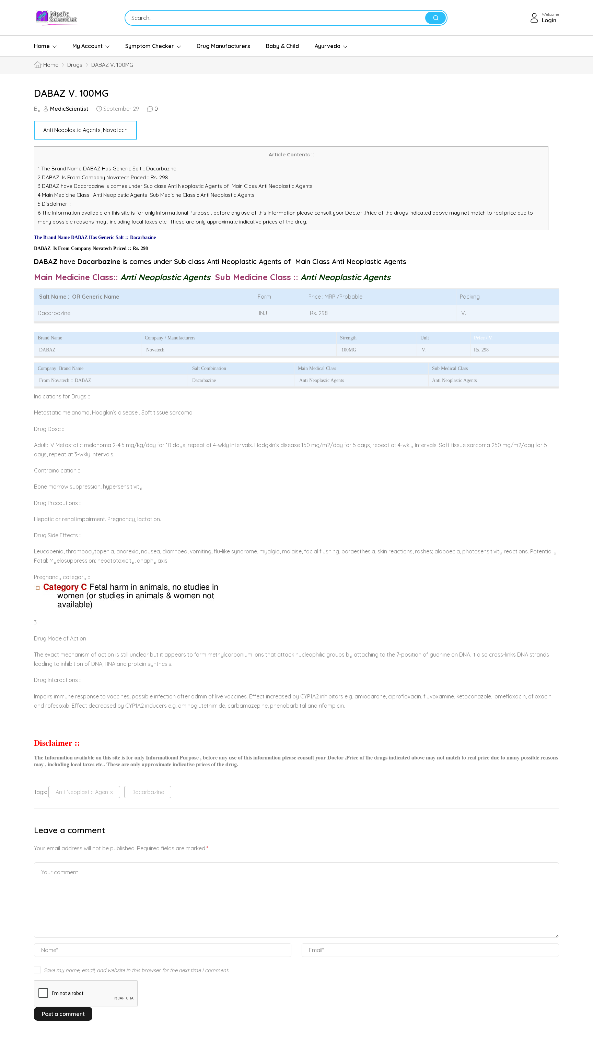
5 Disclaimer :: (54, 204)
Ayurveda (327, 46)
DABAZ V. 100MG (71, 93)
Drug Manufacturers (223, 46)
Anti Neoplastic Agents (72, 130)
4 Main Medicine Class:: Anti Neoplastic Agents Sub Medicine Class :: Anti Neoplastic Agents (147, 195)
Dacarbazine (147, 792)
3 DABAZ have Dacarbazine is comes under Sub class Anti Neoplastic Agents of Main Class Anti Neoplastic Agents (175, 186)
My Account (87, 46)
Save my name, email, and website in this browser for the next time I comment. (136, 970)
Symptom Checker (149, 46)
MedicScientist (69, 108)
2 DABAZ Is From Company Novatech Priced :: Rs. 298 (103, 177)
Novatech (115, 130)
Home (42, 46)
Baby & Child (282, 46)
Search (435, 18)
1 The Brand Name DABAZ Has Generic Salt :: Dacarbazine (108, 168)
